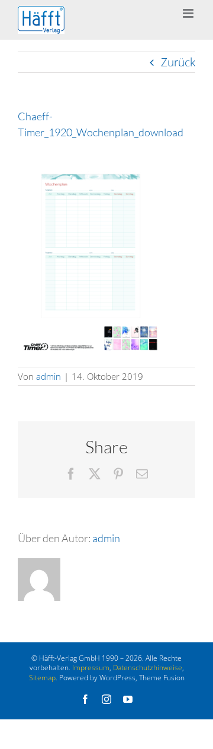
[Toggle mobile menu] (189, 13)
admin (48, 376)
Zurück (178, 62)
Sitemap (42, 678)
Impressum (90, 667)
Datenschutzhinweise (147, 667)
